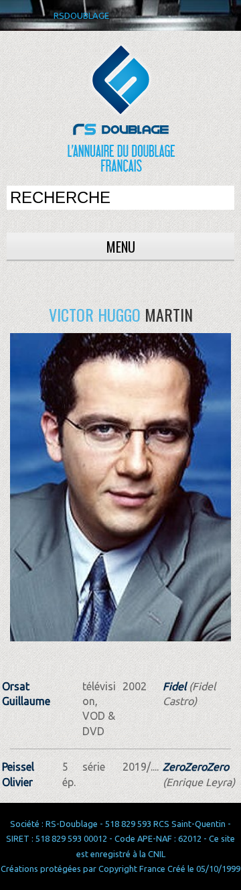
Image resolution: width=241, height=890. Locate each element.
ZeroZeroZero (196, 767)
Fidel (174, 686)
